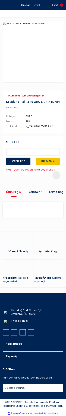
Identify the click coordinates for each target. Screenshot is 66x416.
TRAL (29, 121)
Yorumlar (35, 192)
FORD (29, 116)
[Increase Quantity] (55, 151)
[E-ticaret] (32, 413)
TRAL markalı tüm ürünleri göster (25, 95)
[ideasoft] (15, 413)
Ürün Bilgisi (13, 192)
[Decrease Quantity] (10, 151)
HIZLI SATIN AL (48, 161)
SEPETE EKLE (18, 161)
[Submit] (60, 388)
